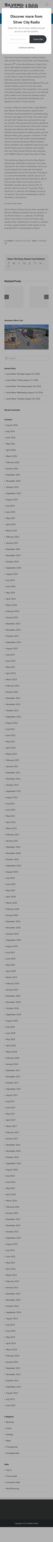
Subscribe (38, 39)
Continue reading (26, 47)
